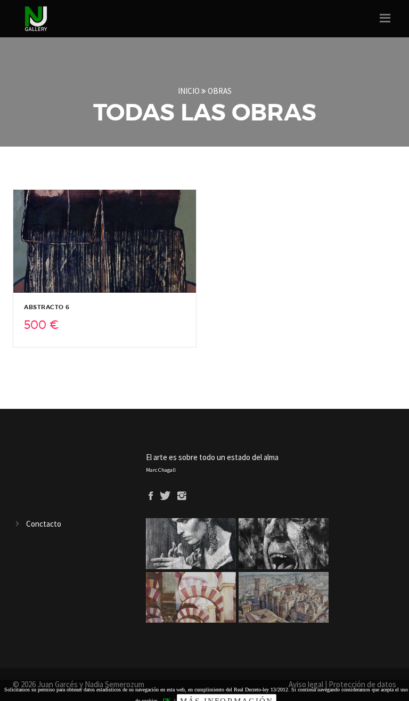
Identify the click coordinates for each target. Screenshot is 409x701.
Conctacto (43, 524)
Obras (220, 91)
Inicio (189, 91)
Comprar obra (109, 283)
